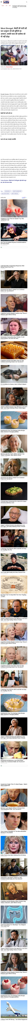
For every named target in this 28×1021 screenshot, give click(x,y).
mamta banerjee (17, 191)
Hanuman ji (8, 191)
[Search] (26, 2)
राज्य (6, 5)
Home (3, 5)
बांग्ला (10, 5)
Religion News (5, 193)
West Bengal (14, 193)
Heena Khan (9, 67)
